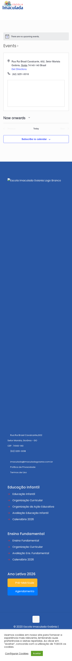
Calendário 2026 (23, 519)
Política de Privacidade (22, 467)
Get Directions (19, 69)
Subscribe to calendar (34, 139)
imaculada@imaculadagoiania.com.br (31, 461)
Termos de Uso (18, 472)
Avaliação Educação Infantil (30, 513)
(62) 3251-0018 (18, 451)
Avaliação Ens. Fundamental (30, 553)
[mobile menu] (67, 5)
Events (9, 46)
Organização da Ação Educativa (33, 507)
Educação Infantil (23, 494)
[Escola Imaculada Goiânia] (13, 5)
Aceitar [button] (37, 653)
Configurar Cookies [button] (16, 653)
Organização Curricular (27, 500)
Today (36, 128)
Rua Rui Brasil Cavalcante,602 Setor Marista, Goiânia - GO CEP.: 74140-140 (25, 440)
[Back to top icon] (36, 619)
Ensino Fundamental (25, 540)
